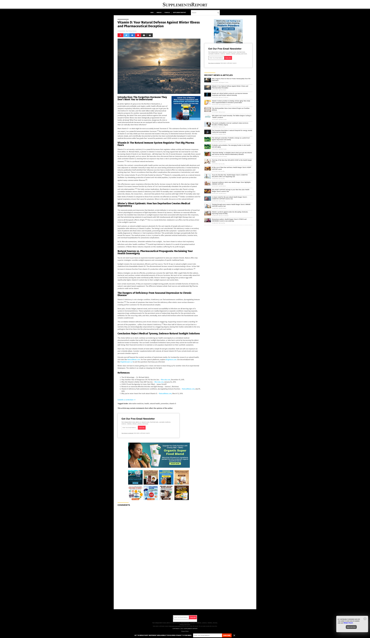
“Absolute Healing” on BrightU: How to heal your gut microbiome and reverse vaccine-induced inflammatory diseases (232, 153)
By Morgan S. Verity (223, 82)
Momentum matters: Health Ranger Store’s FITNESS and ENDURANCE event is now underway (229, 220)
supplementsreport (179, 12)
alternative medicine (136, 403)
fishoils (167, 12)
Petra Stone (132, 31)
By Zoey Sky (222, 164)
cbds (151, 12)
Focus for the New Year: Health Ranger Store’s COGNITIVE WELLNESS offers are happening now (230, 175)
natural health (155, 403)
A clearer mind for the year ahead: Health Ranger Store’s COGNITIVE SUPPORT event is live (229, 198)
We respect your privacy (175, 626)
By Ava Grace (222, 112)
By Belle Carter (222, 134)
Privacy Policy (185, 631)
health (146, 403)
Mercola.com (165, 380)
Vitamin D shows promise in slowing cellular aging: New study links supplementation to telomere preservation (231, 101)
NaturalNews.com (133, 359)
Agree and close (351, 627)
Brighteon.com (171, 359)
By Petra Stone (222, 90)
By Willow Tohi (222, 141)
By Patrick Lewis (223, 119)
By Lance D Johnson (223, 97)
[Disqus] (159, 532)
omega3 (158, 12)
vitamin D (172, 403)
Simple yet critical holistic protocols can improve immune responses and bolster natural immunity (230, 94)
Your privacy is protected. (127, 433)
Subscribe (226, 635)
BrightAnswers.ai (126, 362)
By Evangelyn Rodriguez (225, 104)
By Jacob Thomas (223, 156)
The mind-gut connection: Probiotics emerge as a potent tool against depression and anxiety (231, 138)
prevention (165, 403)
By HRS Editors (222, 186)
